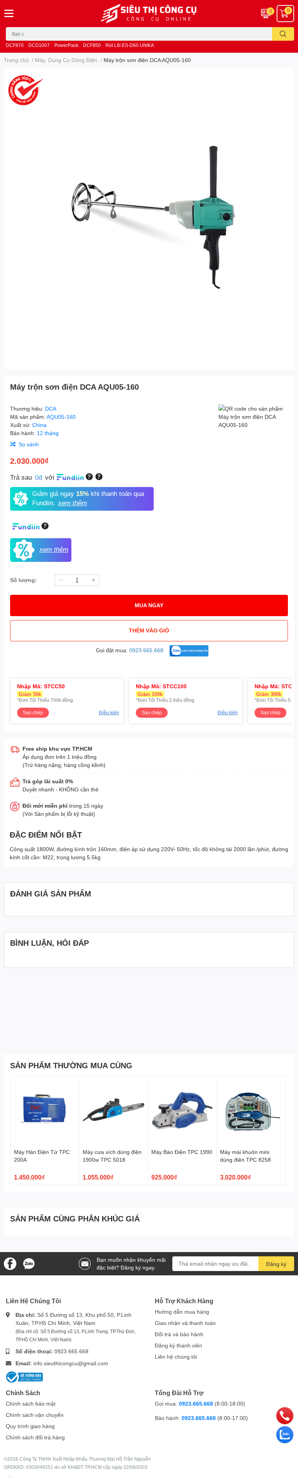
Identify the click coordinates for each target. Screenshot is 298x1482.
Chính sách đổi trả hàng (35, 1437)
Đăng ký (276, 1264)
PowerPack (66, 45)
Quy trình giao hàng (30, 1426)
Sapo (10, 1476)
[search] (283, 34)
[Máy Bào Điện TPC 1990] (182, 1111)
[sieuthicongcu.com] (149, 13)
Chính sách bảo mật (30, 1403)
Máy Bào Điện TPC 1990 (181, 1152)
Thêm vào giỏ (149, 630)
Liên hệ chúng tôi (176, 1356)
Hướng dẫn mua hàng (182, 1311)
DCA (50, 408)
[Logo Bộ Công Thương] (24, 1376)
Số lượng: (23, 580)
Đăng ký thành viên (178, 1345)
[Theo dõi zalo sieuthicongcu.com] (29, 1263)
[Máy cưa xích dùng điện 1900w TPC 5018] (114, 1111)
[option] (149, 216)
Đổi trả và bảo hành (179, 1334)
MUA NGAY (149, 605)
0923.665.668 (71, 1351)
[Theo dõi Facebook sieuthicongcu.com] (10, 1263)
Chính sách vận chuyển (35, 1414)
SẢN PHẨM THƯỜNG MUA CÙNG (71, 1065)
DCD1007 (39, 45)
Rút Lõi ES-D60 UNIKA (130, 45)
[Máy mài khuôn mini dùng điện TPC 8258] (251, 1111)
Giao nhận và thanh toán (185, 1323)
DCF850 (92, 45)
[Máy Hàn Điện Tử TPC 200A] (45, 1111)
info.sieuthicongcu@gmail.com (70, 1363)
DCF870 (15, 45)
